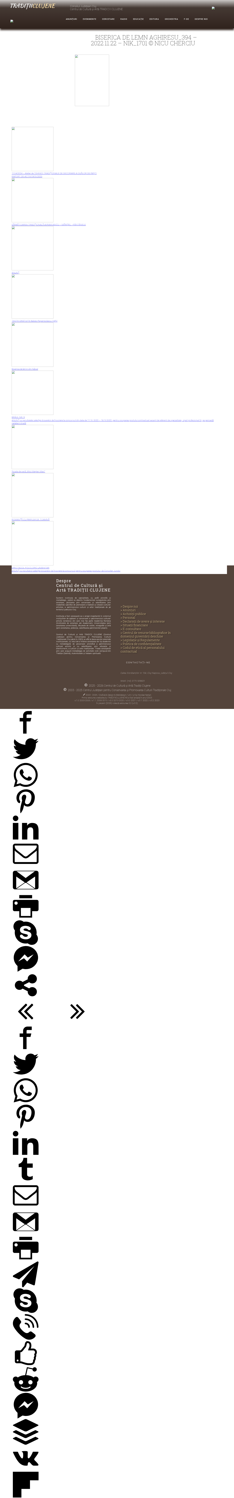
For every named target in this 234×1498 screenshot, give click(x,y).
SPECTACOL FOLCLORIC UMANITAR (30, 567)
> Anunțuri (128, 610)
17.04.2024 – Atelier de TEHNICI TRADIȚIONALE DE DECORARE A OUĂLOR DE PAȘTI (54, 173)
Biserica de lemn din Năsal (25, 369)
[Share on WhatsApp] (25, 787)
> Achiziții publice (133, 614)
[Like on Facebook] (25, 1365)
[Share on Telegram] (25, 1286)
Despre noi (201, 19)
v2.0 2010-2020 (117, 700)
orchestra (171, 19)
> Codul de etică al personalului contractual (143, 649)
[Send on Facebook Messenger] (25, 971)
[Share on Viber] (25, 1339)
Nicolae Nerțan (144, 695)
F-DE (186, 19)
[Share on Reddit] (25, 1392)
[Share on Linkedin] (25, 840)
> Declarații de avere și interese (143, 621)
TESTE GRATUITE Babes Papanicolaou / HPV (34, 320)
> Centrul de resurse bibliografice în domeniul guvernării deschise (146, 635)
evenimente (89, 19)
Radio (123, 19)
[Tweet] (25, 761)
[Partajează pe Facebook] (25, 734)
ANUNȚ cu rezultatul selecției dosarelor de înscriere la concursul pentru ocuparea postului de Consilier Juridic (66, 570)
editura (154, 19)
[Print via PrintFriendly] (25, 918)
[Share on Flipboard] (25, 1497)
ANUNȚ (15, 272)
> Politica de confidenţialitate (141, 644)
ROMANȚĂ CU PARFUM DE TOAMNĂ (31, 519)
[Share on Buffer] (25, 1444)
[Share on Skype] (25, 945)
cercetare (108, 19)
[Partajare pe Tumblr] (25, 1181)
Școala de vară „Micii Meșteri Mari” (28, 471)
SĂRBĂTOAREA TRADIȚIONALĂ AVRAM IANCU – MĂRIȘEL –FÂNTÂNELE (49, 224)
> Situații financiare (134, 625)
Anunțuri (71, 19)
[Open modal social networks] (25, 997)
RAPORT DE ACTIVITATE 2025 (27, 176)
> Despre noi (129, 607)
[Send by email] (25, 866)
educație (138, 19)
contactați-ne (138, 662)
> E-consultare (131, 629)
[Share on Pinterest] (25, 813)
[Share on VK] (25, 1471)
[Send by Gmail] (25, 892)
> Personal (128, 618)
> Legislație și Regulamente (140, 640)
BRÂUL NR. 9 (18, 417)
